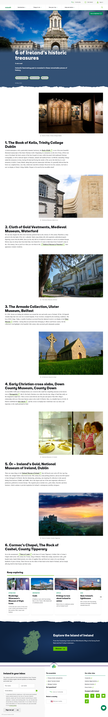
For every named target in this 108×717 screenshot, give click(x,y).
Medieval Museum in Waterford (53, 244)
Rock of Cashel (25, 554)
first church (21, 401)
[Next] (101, 597)
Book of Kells (46, 150)
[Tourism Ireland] (9, 7)
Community (78, 2)
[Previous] (7, 597)
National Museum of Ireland (30, 473)
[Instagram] (92, 696)
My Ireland (90, 2)
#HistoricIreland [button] (34, 77)
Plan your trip (52, 7)
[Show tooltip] (37, 691)
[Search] (101, 7)
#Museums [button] (45, 77)
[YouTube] (103, 696)
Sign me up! (10, 710)
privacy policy (12, 705)
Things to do (36, 7)
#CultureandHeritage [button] (22, 77)
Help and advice (69, 7)
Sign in (101, 2)
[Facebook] (87, 696)
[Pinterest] (98, 696)
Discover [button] (59, 648)
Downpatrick (14, 394)
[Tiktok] (87, 701)
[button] (27, 580)
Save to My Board (95, 13)
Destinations (21, 7)
